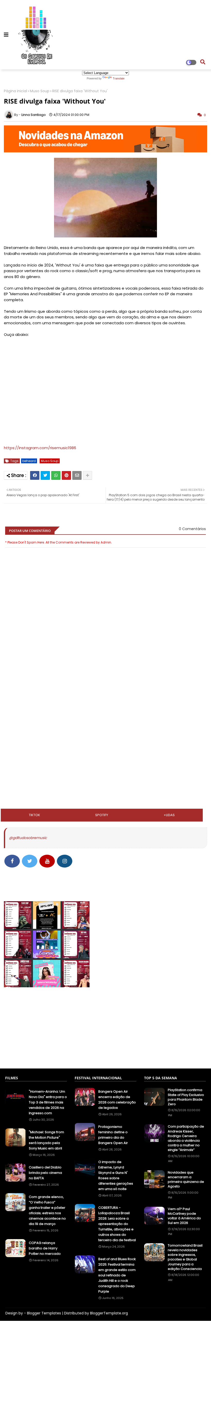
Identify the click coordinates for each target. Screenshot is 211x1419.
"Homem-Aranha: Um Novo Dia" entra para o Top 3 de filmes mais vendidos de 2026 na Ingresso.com (48, 1102)
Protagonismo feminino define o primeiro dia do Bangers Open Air (113, 1134)
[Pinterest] (66, 475)
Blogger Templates (44, 1313)
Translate (119, 78)
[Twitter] (45, 475)
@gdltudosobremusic (28, 837)
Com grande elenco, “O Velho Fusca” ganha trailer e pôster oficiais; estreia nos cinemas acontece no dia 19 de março (47, 1210)
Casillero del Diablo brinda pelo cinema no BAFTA (45, 1173)
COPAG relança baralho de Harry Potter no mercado (45, 1248)
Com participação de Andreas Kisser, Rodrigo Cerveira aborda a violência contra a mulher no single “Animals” (186, 1138)
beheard (29, 461)
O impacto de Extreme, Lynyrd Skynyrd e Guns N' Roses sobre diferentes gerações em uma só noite (115, 1175)
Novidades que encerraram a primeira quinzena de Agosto (186, 1179)
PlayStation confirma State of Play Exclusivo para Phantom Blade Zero (186, 1097)
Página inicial (15, 91)
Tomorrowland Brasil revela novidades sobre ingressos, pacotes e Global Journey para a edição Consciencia (185, 1257)
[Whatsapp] (55, 475)
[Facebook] (34, 475)
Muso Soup (39, 91)
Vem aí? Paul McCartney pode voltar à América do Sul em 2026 (184, 1216)
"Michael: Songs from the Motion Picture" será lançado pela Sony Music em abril (46, 1140)
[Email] (77, 475)
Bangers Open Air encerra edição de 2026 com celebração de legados (117, 1099)
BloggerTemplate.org (109, 1313)
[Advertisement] (105, 700)
